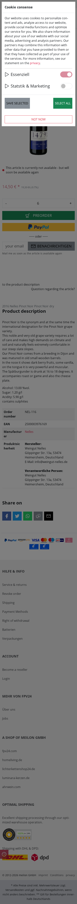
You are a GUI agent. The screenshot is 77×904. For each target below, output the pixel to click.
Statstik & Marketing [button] (30, 86)
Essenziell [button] (20, 74)
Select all (63, 103)
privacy (35, 63)
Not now (38, 119)
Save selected (17, 103)
